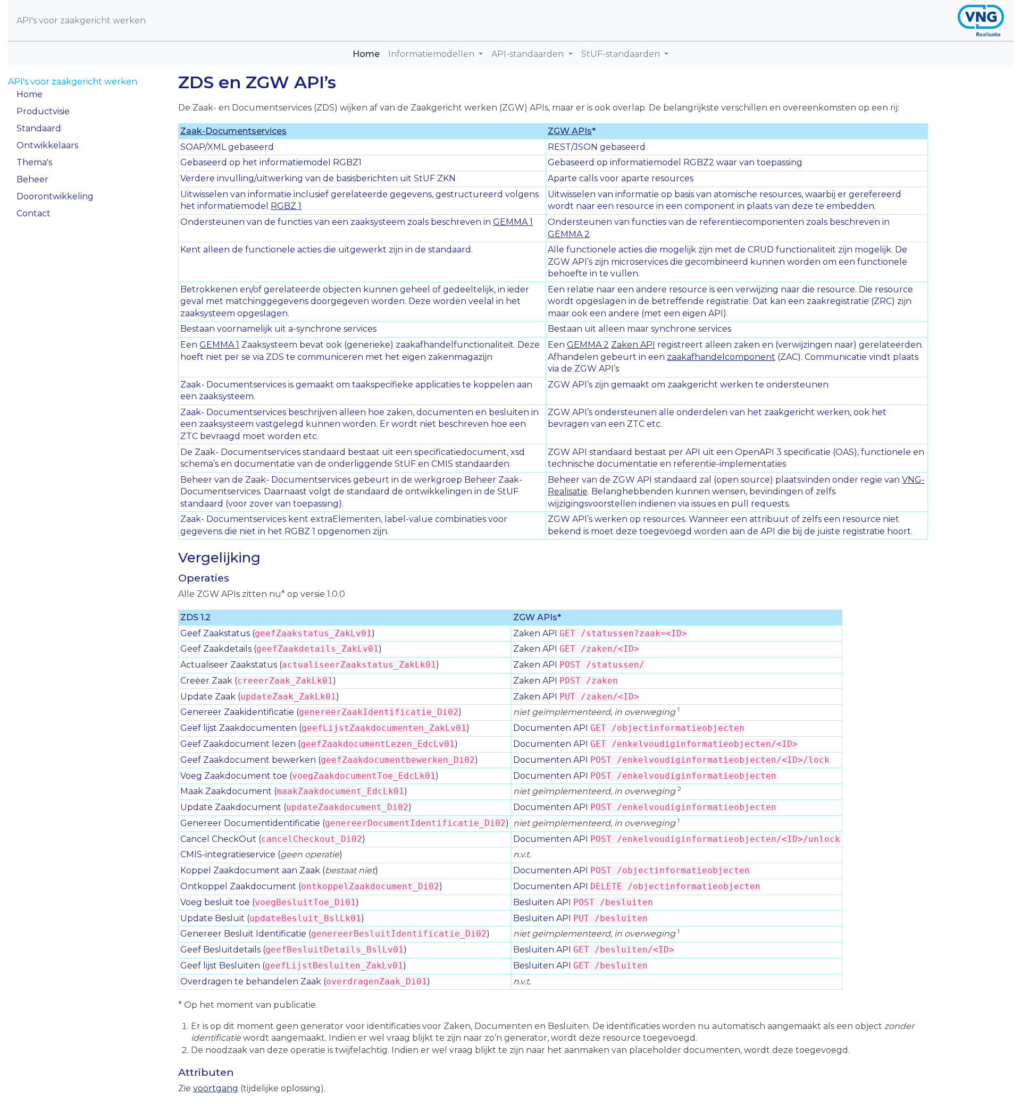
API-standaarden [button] (528, 54)
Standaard (38, 128)
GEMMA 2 (569, 234)
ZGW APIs (570, 131)
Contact (33, 213)
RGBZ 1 (286, 206)
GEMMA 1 (513, 222)
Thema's (34, 162)
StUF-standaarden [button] (621, 54)
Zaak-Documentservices (233, 131)
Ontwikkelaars (47, 145)
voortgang (215, 1088)
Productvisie (43, 111)
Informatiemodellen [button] (432, 54)
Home (368, 53)
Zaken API (633, 345)
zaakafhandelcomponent (721, 357)
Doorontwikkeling (55, 196)
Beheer (32, 179)
